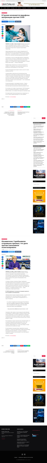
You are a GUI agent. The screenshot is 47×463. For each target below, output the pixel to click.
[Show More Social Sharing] (22, 21)
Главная (15, 457)
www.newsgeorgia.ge (12, 96)
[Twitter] (2, 38)
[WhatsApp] (2, 33)
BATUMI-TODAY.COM (21, 459)
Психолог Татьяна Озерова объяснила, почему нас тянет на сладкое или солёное (23, 436)
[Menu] (1, 8)
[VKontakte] (2, 29)
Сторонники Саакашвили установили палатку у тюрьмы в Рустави (8, 351)
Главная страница (4, 10)
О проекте (3, 438)
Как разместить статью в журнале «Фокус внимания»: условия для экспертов (22, 432)
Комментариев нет (12, 19)
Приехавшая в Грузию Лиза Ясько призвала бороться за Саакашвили (23, 113)
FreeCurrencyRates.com (36, 430)
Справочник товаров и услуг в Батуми (25, 457)
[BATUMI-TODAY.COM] (8, 4)
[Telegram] (2, 31)
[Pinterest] (2, 36)
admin (3, 19)
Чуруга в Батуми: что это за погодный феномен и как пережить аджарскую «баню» (23, 446)
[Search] (45, 8)
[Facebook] (2, 27)
